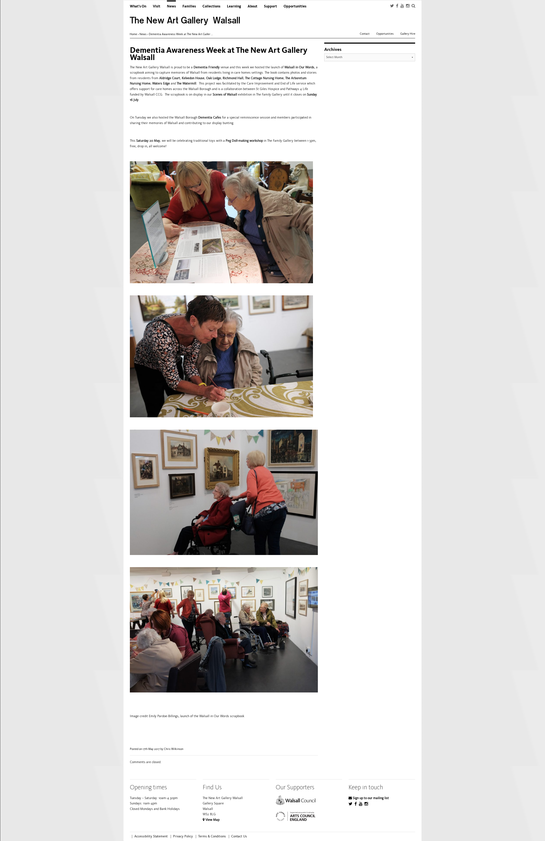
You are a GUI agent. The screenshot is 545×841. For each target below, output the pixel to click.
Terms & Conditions (212, 836)
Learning (234, 6)
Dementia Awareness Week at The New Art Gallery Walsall (218, 53)
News (171, 6)
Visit (156, 6)
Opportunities (295, 6)
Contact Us (239, 836)
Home (133, 34)
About (252, 6)
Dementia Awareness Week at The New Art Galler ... (181, 34)
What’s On (138, 6)
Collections (211, 6)
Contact (365, 34)
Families (189, 6)
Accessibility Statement (151, 836)
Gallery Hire (407, 34)
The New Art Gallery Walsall (185, 20)
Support (270, 6)
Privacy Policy (183, 836)
